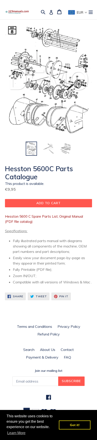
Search (29, 349)
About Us (47, 349)
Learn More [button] (16, 433)
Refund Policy (48, 334)
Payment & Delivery (42, 357)
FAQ (67, 357)
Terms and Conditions (34, 326)
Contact (67, 349)
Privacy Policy (69, 326)
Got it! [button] (75, 425)
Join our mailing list (48, 371)
